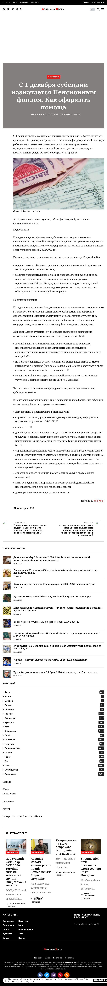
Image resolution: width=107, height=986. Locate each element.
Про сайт (37, 958)
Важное (54, 701)
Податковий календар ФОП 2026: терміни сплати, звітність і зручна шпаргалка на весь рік (16, 872)
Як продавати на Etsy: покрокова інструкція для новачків (66, 846)
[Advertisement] (53, 34)
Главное (54, 709)
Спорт (54, 765)
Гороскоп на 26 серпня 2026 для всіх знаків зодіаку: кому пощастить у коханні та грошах (55, 571)
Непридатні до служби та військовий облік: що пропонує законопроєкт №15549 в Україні (56, 634)
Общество (54, 731)
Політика (54, 744)
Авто (54, 692)
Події (54, 735)
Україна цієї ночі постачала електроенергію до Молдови (91, 867)
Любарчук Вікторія (39, 898)
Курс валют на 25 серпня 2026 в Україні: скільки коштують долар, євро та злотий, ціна (57, 647)
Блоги (54, 696)
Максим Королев (39, 114)
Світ (54, 761)
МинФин (99, 500)
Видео (54, 705)
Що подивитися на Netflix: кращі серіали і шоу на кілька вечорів (52, 596)
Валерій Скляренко (89, 895)
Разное (54, 752)
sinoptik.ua (35, 816)
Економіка (54, 718)
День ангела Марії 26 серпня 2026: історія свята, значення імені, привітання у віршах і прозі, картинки (51, 558)
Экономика (53, 77)
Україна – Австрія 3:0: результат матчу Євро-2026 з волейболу (50, 659)
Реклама (69, 958)
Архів (47, 958)
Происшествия (54, 748)
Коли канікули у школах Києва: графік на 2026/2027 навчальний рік (53, 584)
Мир (54, 726)
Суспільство (54, 770)
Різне (54, 757)
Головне (54, 714)
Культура (54, 722)
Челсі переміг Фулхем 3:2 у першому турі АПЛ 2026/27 (46, 621)
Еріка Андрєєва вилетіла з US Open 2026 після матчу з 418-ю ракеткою (55, 672)
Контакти (57, 958)
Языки (21, 938)
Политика (54, 739)
